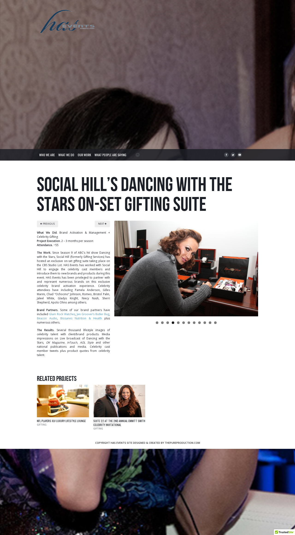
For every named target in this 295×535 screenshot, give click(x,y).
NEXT (101, 223)
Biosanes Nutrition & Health (81, 318)
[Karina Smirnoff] (186, 268)
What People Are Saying (110, 154)
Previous (109, 267)
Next (263, 267)
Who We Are (47, 154)
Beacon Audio (47, 318)
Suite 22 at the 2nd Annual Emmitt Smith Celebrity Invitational (119, 423)
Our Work (84, 154)
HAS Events (68, 22)
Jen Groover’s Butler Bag (93, 314)
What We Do (66, 154)
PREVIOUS (48, 223)
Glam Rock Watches (62, 314)
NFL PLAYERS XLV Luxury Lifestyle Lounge (61, 421)
